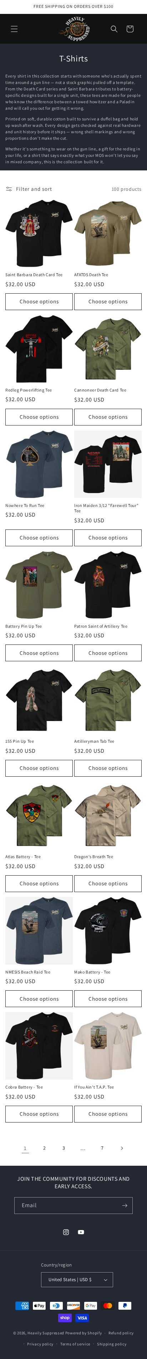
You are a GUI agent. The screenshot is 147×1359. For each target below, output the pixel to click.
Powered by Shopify (83, 1332)
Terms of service (75, 1343)
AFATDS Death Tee (91, 274)
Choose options (39, 301)
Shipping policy (112, 1343)
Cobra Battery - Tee (24, 1087)
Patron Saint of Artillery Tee (100, 626)
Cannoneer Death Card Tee (100, 390)
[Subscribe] (124, 1205)
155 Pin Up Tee (19, 741)
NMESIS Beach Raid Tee (28, 972)
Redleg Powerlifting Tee (28, 390)
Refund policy (121, 1332)
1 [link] (25, 1148)
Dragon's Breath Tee (93, 856)
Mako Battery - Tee (92, 972)
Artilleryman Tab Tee (94, 741)
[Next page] (122, 1148)
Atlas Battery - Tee (23, 856)
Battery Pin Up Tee (23, 626)
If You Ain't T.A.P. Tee (94, 1087)
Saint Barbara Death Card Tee (34, 274)
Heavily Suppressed (45, 1332)
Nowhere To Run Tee (25, 505)
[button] (14, 29)
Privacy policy (40, 1343)
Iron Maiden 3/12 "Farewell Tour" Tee (106, 508)
